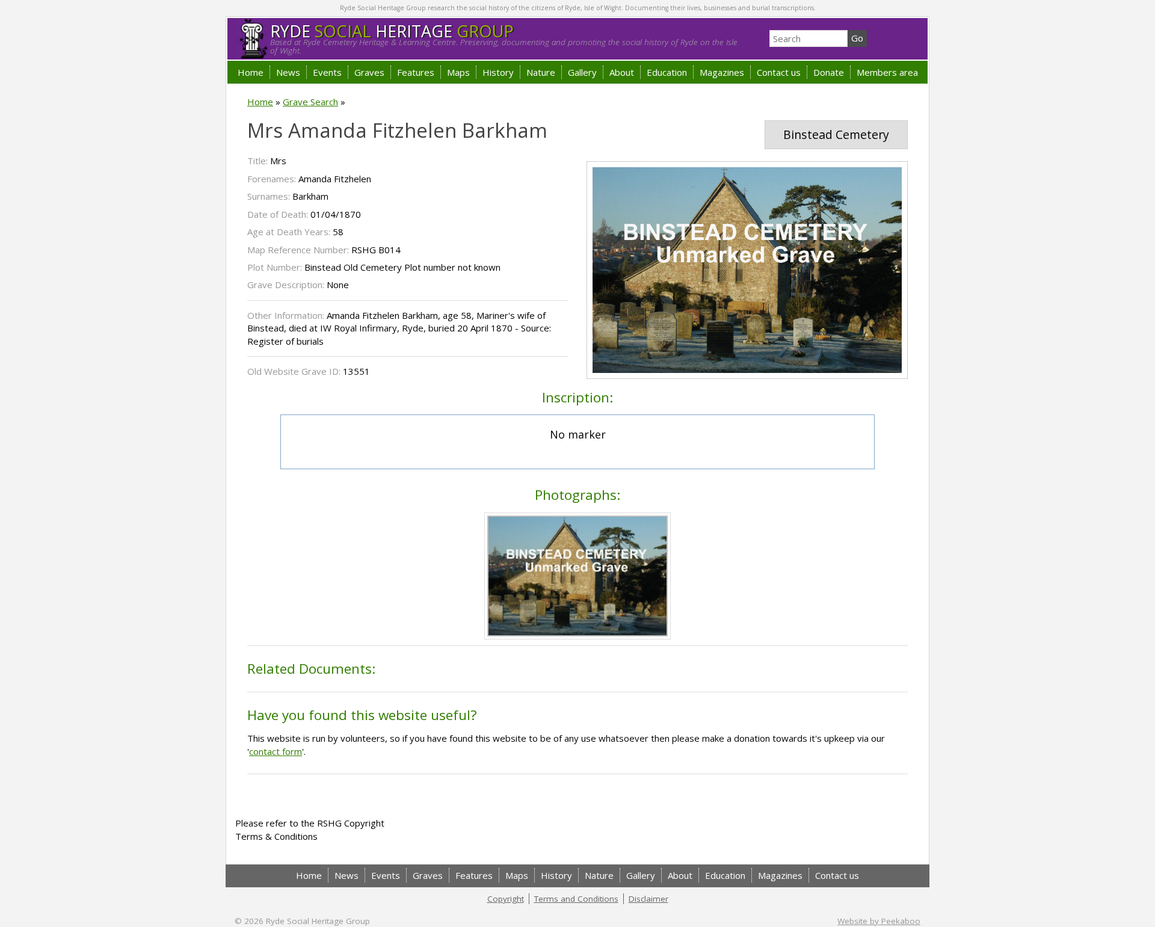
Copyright (505, 898)
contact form (275, 751)
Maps (458, 72)
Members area (887, 72)
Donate (828, 72)
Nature (540, 72)
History (498, 72)
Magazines (722, 72)
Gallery (582, 72)
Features (415, 72)
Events (327, 72)
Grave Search (310, 102)
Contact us (779, 72)
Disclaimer (648, 898)
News (288, 72)
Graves (369, 72)
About (621, 72)
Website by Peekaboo (878, 921)
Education (667, 72)
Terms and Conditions (576, 898)
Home (250, 72)
